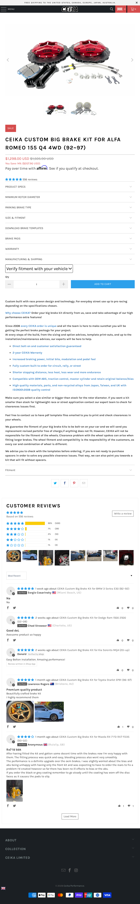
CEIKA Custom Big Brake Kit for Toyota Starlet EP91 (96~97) (95, 679)
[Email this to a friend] (84, 483)
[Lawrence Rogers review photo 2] (49, 712)
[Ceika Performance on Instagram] (76, 870)
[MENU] (2, 9)
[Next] (132, 60)
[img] (25, 588)
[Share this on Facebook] (65, 483)
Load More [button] (70, 816)
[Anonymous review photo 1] (14, 791)
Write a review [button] (123, 513)
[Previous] (8, 60)
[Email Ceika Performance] (63, 870)
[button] (120, 9)
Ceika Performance (74, 885)
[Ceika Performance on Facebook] (70, 870)
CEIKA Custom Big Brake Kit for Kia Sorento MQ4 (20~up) (94, 650)
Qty (7, 276)
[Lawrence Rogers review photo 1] (20, 712)
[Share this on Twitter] (55, 483)
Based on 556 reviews (19, 516)
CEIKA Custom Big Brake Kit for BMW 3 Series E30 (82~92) (93, 588)
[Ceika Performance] (70, 9)
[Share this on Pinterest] (74, 483)
